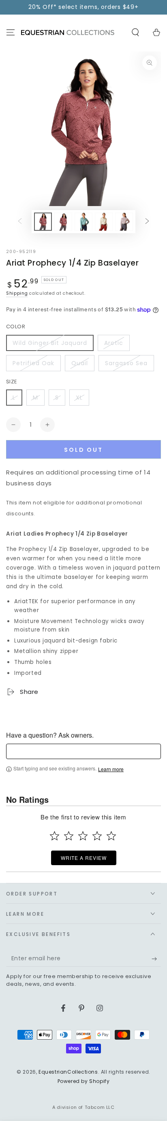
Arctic (113, 343)
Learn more (111, 769)
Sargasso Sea (126, 363)
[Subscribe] (156, 959)
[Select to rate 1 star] (54, 835)
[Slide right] (147, 221)
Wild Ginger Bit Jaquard (50, 343)
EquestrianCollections (68, 1071)
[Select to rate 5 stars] (111, 835)
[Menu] (10, 32)
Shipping (17, 293)
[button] (135, 32)
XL (79, 398)
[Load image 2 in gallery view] (63, 222)
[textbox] (83, 751)
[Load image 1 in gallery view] (43, 222)
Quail (79, 363)
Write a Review (84, 857)
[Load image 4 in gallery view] (104, 222)
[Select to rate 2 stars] (68, 835)
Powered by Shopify (84, 1081)
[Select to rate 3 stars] (83, 835)
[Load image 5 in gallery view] (124, 222)
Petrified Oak (33, 363)
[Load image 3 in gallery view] (83, 222)
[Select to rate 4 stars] (97, 835)
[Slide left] (20, 221)
